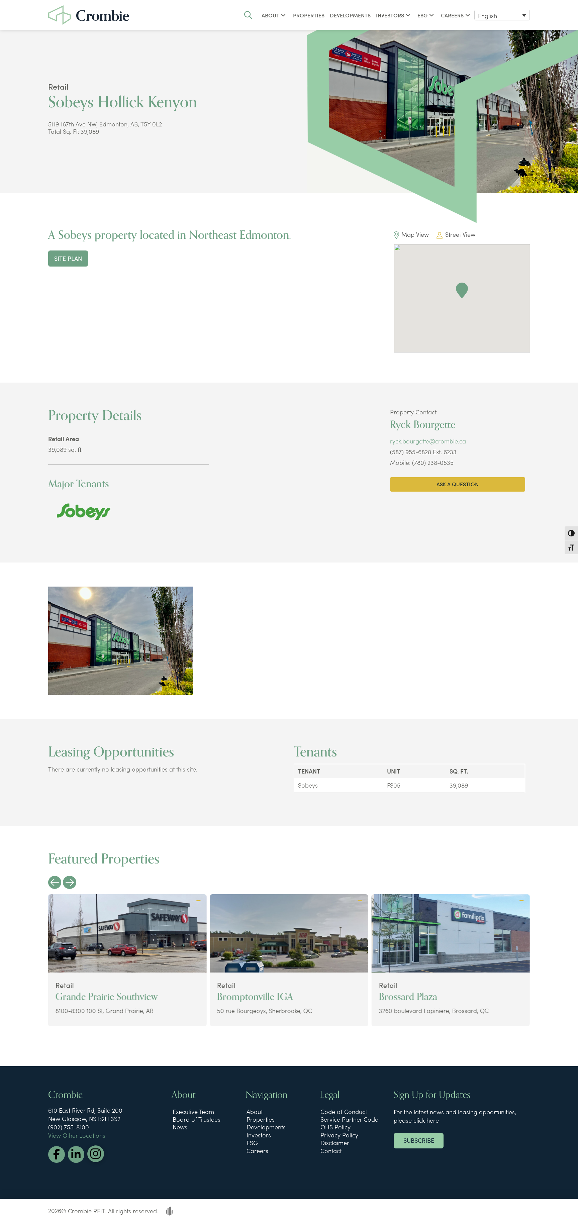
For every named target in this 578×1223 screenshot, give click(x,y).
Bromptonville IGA (255, 997)
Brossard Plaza (408, 997)
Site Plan (68, 258)
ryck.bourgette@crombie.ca (428, 441)
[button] (248, 15)
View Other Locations (76, 1135)
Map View (415, 234)
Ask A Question (458, 484)
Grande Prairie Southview (107, 997)
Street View (460, 234)
